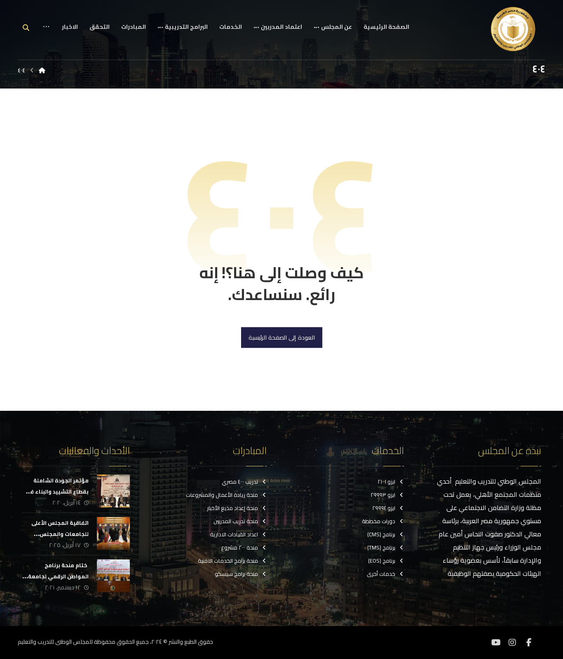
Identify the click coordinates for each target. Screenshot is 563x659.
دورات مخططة (378, 521)
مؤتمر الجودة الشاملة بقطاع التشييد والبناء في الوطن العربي (57, 491)
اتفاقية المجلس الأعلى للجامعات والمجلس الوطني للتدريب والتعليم (58, 534)
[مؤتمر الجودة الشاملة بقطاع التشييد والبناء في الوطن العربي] (113, 491)
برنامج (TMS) (381, 547)
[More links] (46, 33)
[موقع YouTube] (496, 642)
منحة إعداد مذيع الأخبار (232, 508)
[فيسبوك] (529, 642)
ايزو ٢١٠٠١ (386, 482)
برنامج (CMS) (381, 534)
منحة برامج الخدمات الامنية (228, 561)
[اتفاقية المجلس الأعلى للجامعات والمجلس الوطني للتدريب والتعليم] (113, 533)
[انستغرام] (512, 642)
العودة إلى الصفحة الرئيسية (281, 337)
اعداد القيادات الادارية (234, 534)
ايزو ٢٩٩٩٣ (383, 495)
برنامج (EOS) (381, 561)
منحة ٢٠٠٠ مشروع (239, 547)
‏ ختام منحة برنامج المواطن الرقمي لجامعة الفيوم (58, 576)
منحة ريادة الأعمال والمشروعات (222, 495)
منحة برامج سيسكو (236, 574)
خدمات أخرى (381, 574)
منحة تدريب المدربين (235, 521)
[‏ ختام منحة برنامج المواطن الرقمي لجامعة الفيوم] (113, 575)
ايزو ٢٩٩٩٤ (383, 508)
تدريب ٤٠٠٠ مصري (240, 482)
